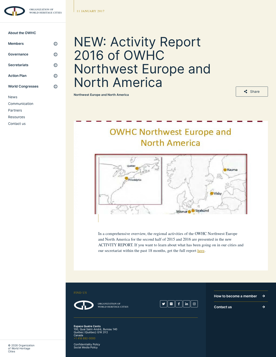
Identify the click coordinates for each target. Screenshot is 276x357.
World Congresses (23, 86)
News (12, 97)
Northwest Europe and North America (101, 95)
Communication (20, 104)
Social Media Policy (86, 347)
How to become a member (235, 296)
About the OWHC (22, 33)
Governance (18, 54)
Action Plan (17, 76)
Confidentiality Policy (87, 344)
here (200, 250)
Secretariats (18, 65)
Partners (15, 110)
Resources (16, 117)
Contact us (17, 124)
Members (16, 44)
